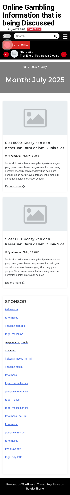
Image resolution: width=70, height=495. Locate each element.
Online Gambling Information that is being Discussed (32, 15)
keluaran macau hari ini (18, 358)
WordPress (28, 484)
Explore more (13, 186)
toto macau (11, 440)
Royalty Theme (35, 488)
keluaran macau (14, 366)
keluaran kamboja (15, 325)
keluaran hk (11, 309)
